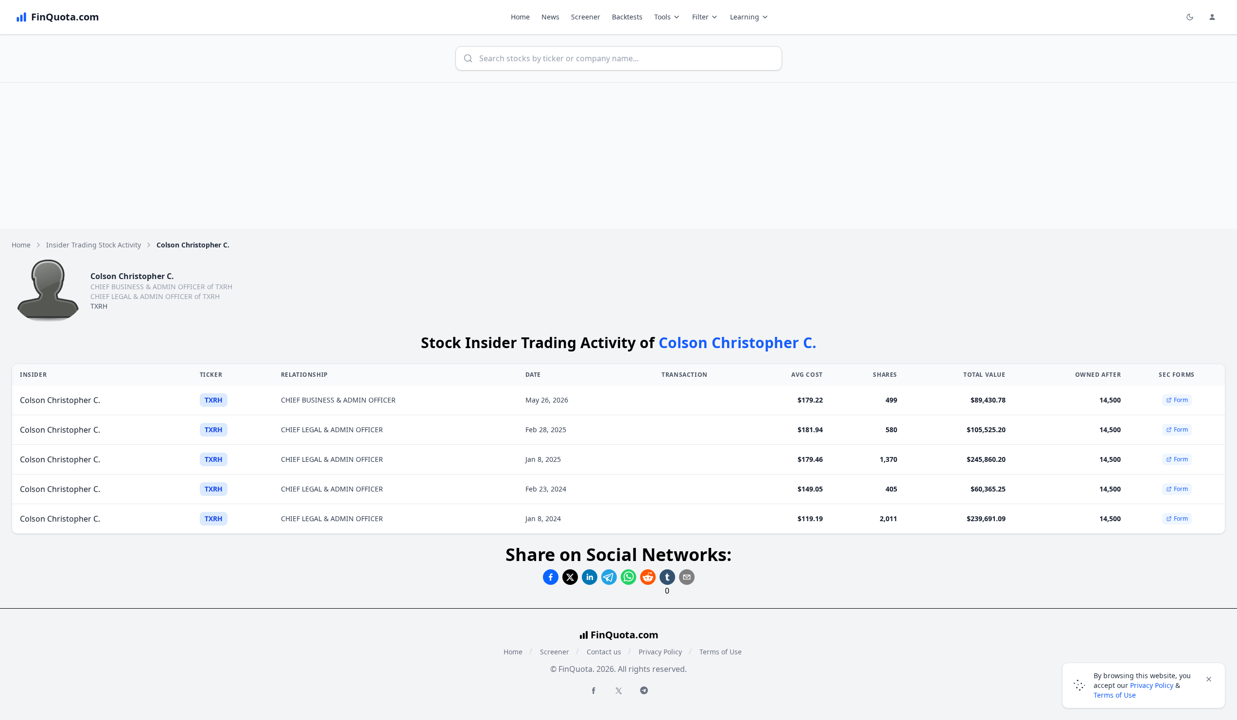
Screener (585, 16)
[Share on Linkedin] (589, 577)
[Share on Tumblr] (667, 577)
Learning (744, 16)
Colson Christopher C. (60, 400)
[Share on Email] (687, 577)
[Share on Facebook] (550, 577)
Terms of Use (720, 651)
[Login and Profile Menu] (1212, 17)
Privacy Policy (660, 651)
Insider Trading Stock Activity (93, 244)
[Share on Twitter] (570, 577)
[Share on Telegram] (609, 577)
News (550, 16)
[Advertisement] (618, 156)
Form (1181, 400)
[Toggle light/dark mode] (1190, 17)
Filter (700, 16)
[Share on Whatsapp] (628, 577)
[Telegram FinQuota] (644, 690)
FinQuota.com (625, 634)
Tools (662, 16)
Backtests (627, 16)
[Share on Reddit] (648, 577)
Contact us (604, 651)
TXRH (98, 306)
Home (520, 16)
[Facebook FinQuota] (593, 690)
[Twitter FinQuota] (618, 691)
